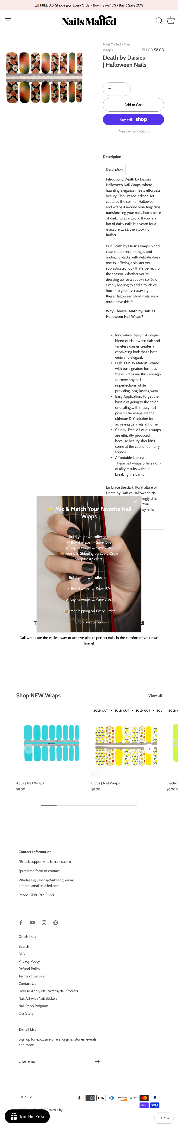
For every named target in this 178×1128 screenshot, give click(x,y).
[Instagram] (44, 922)
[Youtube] (32, 922)
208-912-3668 (42, 895)
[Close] (135, 502)
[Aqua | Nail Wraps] (51, 743)
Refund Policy (29, 969)
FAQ (22, 954)
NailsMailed (112, 44)
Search (24, 946)
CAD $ (23, 1097)
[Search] (159, 21)
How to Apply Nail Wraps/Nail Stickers (48, 991)
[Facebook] (21, 922)
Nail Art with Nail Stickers (38, 998)
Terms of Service (31, 976)
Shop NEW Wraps (38, 695)
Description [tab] (112, 157)
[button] (29, 749)
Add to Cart (133, 105)
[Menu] (8, 20)
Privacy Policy (29, 961)
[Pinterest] (55, 922)
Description (114, 169)
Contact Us (27, 983)
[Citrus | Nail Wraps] (126, 743)
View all (155, 695)
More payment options (134, 131)
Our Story (26, 1013)
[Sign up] (97, 1061)
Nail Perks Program (33, 1006)
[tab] (133, 353)
